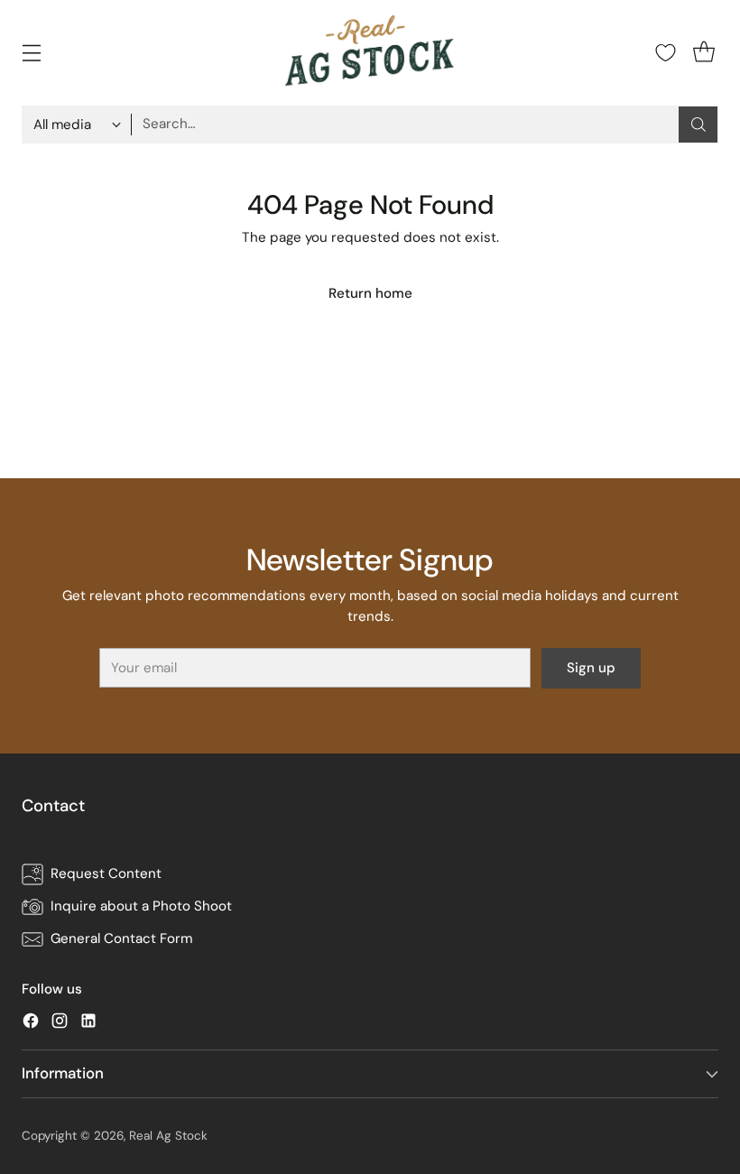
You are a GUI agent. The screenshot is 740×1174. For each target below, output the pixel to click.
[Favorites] (665, 52)
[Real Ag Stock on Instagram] (59, 1024)
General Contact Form (121, 938)
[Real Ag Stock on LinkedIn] (88, 1024)
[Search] (698, 124)
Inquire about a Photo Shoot (141, 906)
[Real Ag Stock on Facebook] (31, 1024)
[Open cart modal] (703, 52)
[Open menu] (31, 52)
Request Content (106, 873)
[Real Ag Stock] (370, 53)
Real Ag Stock (168, 1135)
